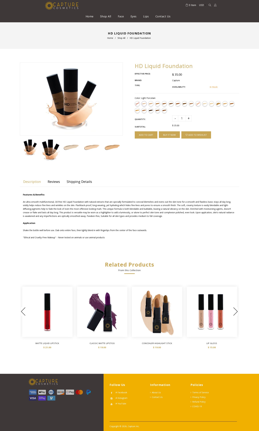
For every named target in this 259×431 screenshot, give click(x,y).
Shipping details (79, 181)
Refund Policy (198, 401)
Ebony (171, 103)
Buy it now (169, 134)
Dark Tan (157, 103)
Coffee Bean (164, 110)
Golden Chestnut (144, 110)
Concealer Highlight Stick (157, 343)
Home (110, 38)
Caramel (177, 103)
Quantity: (140, 119)
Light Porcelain (144, 103)
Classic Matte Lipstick (102, 343)
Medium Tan (218, 103)
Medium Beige (150, 103)
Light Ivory (198, 103)
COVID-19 (197, 406)
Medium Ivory (211, 103)
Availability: (179, 87)
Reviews (54, 181)
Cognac (191, 103)
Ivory (204, 103)
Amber (184, 103)
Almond (231, 103)
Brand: (138, 80)
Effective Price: (142, 73)
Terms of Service (200, 392)
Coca (150, 110)
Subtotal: (140, 126)
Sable (157, 110)
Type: (137, 85)
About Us (156, 392)
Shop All (121, 38)
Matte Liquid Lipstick (47, 343)
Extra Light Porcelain (137, 103)
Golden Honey (137, 110)
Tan (225, 103)
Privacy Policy (198, 397)
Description (32, 181)
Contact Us (157, 397)
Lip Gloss (212, 343)
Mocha (164, 103)
